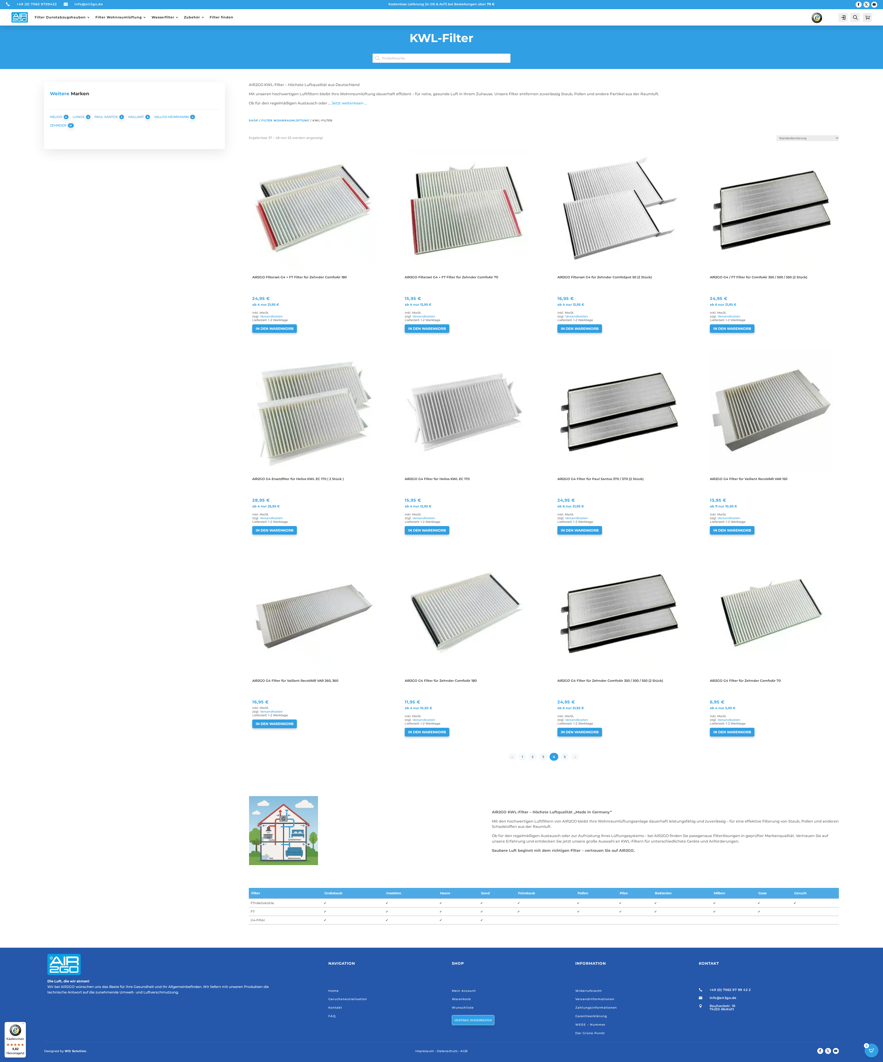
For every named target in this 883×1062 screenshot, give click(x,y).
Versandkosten (271, 316)
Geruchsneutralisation (347, 999)
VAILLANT (136, 117)
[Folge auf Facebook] (859, 5)
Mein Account (464, 991)
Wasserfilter (163, 17)
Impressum (424, 1051)
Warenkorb (461, 999)
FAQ (332, 1016)
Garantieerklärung (591, 1016)
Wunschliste (463, 1007)
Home (333, 991)
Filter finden (221, 17)
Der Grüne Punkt (590, 1033)
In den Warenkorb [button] (274, 328)
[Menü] (23, 1024)
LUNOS (79, 117)
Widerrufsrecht (588, 991)
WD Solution (75, 1051)
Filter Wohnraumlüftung (118, 17)
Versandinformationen (594, 999)
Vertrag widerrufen (473, 1020)
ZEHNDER (58, 125)
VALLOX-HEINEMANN (171, 117)
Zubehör (192, 17)
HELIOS (56, 117)
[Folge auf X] (866, 5)
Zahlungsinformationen (596, 1007)
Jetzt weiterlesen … (349, 103)
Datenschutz (447, 1051)
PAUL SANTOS (107, 117)
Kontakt (335, 1007)
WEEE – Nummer (590, 1024)
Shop (253, 120)
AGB (464, 1051)
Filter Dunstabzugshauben (60, 17)
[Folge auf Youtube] (874, 5)
